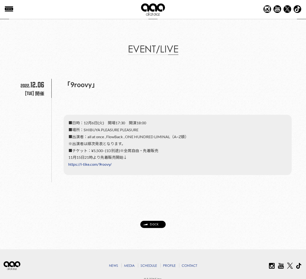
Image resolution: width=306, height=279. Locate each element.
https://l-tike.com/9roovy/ (90, 164)
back (154, 224)
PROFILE (169, 265)
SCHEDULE (149, 265)
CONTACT (189, 265)
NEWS (113, 265)
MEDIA (129, 265)
